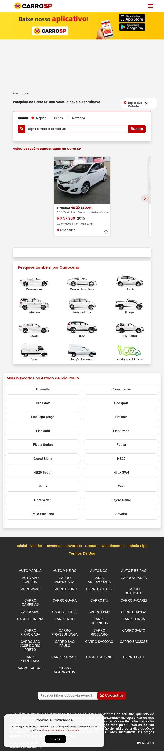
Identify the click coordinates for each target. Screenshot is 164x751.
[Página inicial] (150, 6)
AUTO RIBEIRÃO (133, 570)
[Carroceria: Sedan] (34, 326)
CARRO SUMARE (64, 657)
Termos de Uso (82, 553)
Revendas (53, 546)
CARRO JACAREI (134, 600)
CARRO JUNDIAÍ (64, 612)
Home (15, 93)
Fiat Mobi (43, 431)
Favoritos (74, 546)
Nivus (42, 486)
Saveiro (121, 514)
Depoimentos (113, 546)
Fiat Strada (121, 431)
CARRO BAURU (65, 589)
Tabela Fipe (137, 546)
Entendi (55, 738)
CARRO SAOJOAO (99, 641)
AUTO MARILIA (30, 570)
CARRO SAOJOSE (134, 641)
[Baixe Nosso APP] (82, 25)
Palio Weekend (43, 514)
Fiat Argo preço (43, 417)
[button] (145, 198)
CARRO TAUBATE (30, 668)
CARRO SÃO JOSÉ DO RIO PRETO (30, 645)
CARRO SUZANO (99, 657)
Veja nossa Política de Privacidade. (61, 730)
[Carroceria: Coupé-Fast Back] (82, 279)
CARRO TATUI (134, 657)
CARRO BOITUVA (99, 589)
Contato (92, 546)
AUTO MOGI (99, 570)
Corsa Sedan (121, 389)
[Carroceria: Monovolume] (82, 303)
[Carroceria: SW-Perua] (130, 326)
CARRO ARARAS (134, 578)
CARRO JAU (30, 612)
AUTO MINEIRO (64, 570)
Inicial (22, 546)
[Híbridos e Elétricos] (130, 350)
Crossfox (43, 403)
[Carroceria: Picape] (130, 303)
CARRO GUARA (65, 600)
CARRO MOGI (64, 619)
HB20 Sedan (42, 472)
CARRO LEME (99, 612)
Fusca (121, 444)
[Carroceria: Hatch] (130, 279)
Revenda (78, 118)
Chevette (43, 389)
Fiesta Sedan (43, 444)
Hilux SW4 (121, 472)
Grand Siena (42, 458)
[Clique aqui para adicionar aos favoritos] (106, 232)
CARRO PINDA (133, 619)
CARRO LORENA (30, 619)
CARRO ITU (99, 600)
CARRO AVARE (30, 589)
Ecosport (121, 403)
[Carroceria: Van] (34, 350)
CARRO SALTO (133, 630)
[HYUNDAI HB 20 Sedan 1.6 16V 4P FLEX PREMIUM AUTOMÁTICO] (82, 180)
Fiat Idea (121, 417)
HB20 (121, 458)
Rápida (41, 118)
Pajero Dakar (121, 500)
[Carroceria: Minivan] (34, 303)
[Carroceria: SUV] (82, 326)
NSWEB (148, 743)
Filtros (58, 118)
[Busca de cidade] (146, 103)
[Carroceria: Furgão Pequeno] (82, 350)
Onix (121, 486)
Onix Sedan (43, 500)
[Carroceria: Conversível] (34, 279)
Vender (36, 546)
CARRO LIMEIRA (133, 612)
